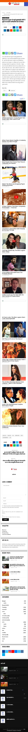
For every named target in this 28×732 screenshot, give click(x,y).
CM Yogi (9, 435)
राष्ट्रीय (5, 603)
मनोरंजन (3, 628)
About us (4, 529)
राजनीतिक (7, 17)
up (10, 437)
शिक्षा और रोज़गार (5, 636)
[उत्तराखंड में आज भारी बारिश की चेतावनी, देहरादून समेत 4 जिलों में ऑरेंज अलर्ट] (5, 558)
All (22, 689)
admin (4, 23)
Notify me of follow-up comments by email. (12, 512)
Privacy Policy (5, 533)
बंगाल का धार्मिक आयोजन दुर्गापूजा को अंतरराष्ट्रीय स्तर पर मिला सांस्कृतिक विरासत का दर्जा (14, 462)
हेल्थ (3, 641)
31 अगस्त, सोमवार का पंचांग (14, 579)
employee (17, 435)
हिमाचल (5, 626)
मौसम (3, 630)
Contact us (4, 531)
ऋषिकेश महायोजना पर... (10, 719)
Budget (4, 601)
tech (5, 613)
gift (22, 435)
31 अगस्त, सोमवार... (9, 705)
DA (13, 435)
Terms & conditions (6, 534)
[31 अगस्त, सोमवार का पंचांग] (5, 581)
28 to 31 (4, 435)
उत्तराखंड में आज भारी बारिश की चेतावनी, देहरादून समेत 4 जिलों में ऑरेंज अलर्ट (17, 557)
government (5, 437)
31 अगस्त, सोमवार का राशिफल (15, 572)
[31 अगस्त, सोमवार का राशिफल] (5, 573)
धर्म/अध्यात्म (4, 620)
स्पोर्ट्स (3, 639)
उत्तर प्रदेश (4, 17)
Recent (3, 605)
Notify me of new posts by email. (11, 517)
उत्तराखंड (3, 617)
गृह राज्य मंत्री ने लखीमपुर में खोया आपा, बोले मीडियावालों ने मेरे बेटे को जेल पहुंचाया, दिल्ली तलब (14, 453)
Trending (4, 607)
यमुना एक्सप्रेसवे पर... (10, 697)
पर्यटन (3, 622)
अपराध (3, 611)
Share (19, 53)
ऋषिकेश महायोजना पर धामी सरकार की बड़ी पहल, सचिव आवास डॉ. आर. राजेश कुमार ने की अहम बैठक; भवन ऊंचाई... (17, 588)
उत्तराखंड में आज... (9, 690)
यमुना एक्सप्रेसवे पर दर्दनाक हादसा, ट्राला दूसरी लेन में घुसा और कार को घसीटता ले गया (17, 565)
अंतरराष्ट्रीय (4, 609)
